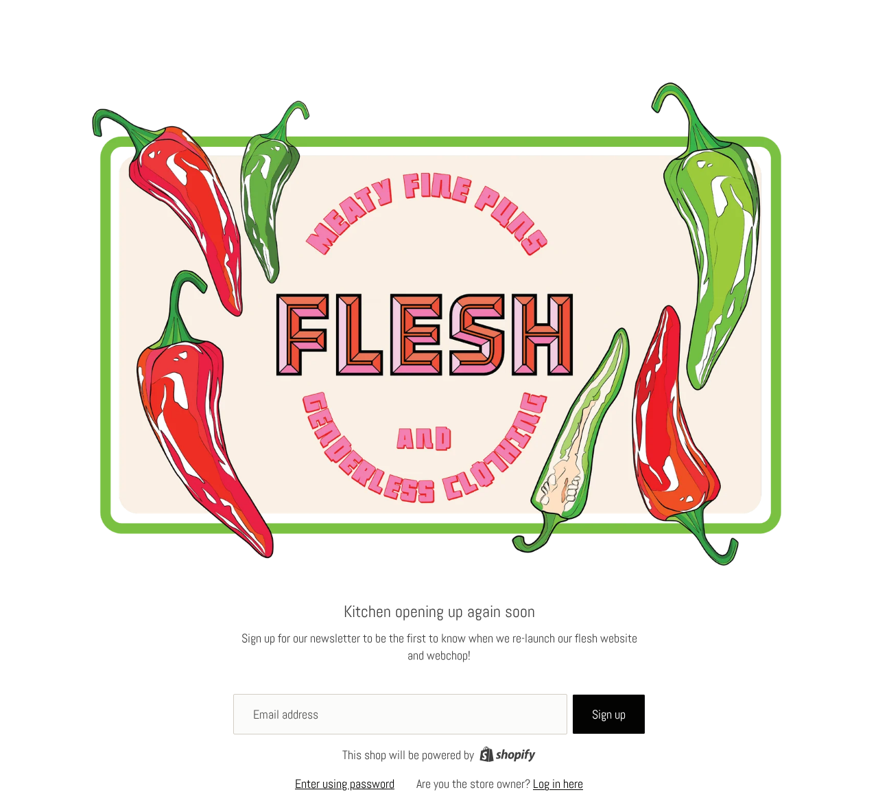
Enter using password (344, 783)
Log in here (558, 783)
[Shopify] (507, 754)
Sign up (609, 714)
